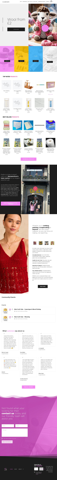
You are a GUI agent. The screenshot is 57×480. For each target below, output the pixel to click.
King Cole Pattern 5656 (17, 91)
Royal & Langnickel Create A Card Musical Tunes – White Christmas (39, 150)
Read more (50, 94)
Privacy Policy (13, 438)
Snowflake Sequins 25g (17, 109)
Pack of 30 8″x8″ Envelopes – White (17, 132)
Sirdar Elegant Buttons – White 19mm (6, 110)
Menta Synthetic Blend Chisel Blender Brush (39, 92)
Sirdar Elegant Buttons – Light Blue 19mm (50, 110)
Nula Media (50, 471)
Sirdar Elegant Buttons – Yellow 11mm (28, 110)
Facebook (2, 29)
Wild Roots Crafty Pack (50, 91)
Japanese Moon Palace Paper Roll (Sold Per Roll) (50, 149)
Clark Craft (49, 467)
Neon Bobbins (6, 90)
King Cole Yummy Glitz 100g (39, 109)
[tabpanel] (10, 189)
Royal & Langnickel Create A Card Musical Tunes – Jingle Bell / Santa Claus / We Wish (6, 151)
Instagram (2, 20)
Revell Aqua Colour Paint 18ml (51, 132)
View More (16, 29)
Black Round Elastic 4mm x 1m (39, 132)
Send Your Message (7, 441)
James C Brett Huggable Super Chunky (6, 132)
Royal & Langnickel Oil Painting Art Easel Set (28, 149)
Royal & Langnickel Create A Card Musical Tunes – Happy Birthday (17, 150)
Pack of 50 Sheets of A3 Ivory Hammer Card (28, 132)
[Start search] (52, 1)
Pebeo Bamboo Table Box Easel (28, 91)
